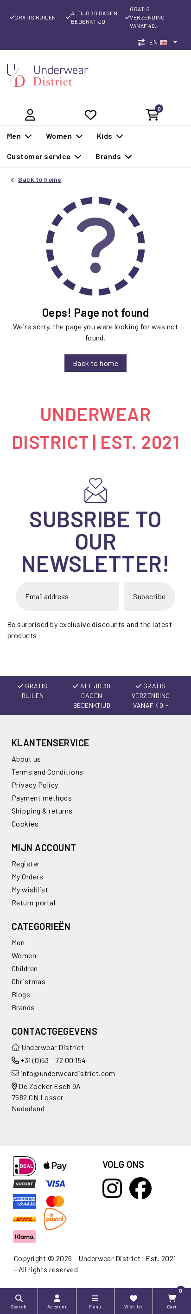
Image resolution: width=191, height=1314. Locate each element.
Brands (23, 1007)
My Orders (27, 876)
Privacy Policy (35, 784)
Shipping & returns (42, 810)
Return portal (33, 902)
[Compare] (143, 42)
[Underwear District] (48, 74)
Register (26, 863)
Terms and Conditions (47, 771)
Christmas (28, 981)
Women (24, 955)
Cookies (25, 823)
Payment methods (42, 797)
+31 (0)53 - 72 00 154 (52, 1060)
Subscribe (149, 596)
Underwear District (52, 1047)
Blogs (21, 994)
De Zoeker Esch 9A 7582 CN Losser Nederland (46, 1097)
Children (25, 968)
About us (26, 758)
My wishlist (30, 889)
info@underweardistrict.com (67, 1073)
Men (18, 942)
